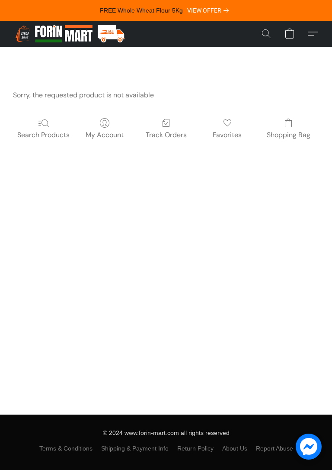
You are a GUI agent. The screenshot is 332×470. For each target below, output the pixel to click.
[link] (209, 10)
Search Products (43, 134)
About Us (234, 448)
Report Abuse (274, 448)
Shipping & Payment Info (135, 448)
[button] (70, 33)
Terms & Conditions (66, 448)
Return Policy (195, 448)
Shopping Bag (288, 134)
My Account (105, 134)
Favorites (227, 134)
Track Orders (166, 134)
